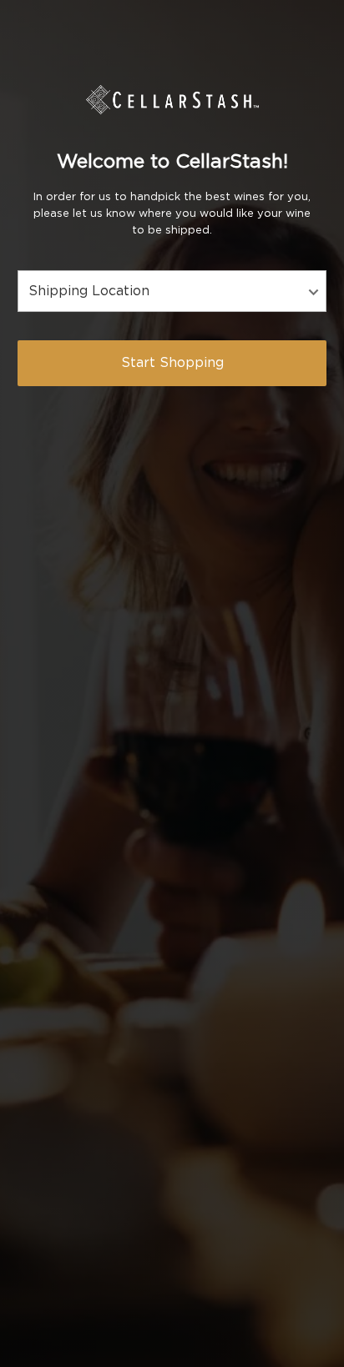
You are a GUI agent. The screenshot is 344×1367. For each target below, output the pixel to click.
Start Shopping (172, 362)
